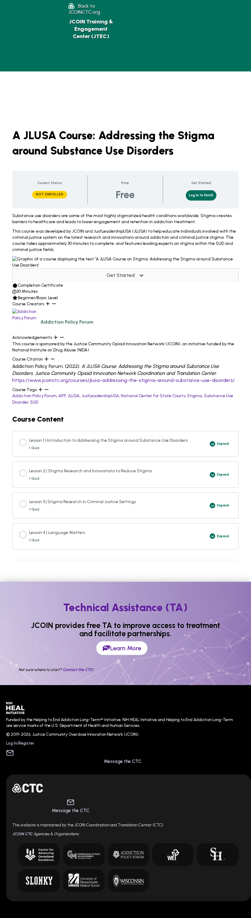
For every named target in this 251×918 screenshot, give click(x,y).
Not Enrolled (49, 194)
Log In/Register (20, 743)
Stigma (194, 395)
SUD (34, 402)
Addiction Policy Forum (34, 395)
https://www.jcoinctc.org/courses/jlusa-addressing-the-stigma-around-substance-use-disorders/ (123, 380)
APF (62, 395)
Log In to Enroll (201, 195)
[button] (84, 9)
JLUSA (74, 395)
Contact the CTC (77, 669)
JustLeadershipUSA (100, 395)
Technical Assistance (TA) (125, 607)
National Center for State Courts (153, 395)
